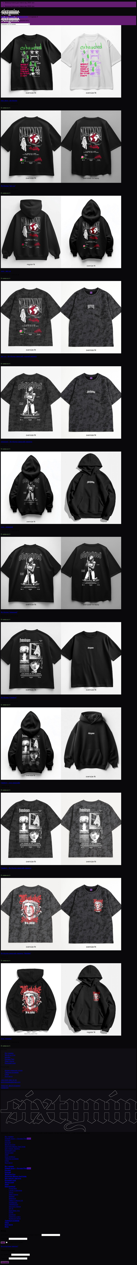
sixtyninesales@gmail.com (10, 1082)
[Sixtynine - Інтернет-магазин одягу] (10, 22)
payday (7, 1057)
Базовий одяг (10, 1063)
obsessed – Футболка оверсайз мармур (16, 442)
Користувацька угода (13, 1070)
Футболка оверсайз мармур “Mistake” (16, 953)
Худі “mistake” (6, 1039)
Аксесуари (9, 1153)
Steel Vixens (9, 1061)
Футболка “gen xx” (8, 186)
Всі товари (9, 1053)
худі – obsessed (7, 527)
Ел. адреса (6, 1255)
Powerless (13, 1188)
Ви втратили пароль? (9, 1246)
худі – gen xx (6, 271)
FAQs (7, 1074)
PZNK (11, 1213)
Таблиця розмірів (12, 1072)
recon (11, 1192)
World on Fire (22, 17)
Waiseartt (12, 1199)
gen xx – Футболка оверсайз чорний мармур (19, 356)
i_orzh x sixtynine (15, 1190)
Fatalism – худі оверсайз (10, 783)
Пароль (4, 1239)
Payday (7, 1141)
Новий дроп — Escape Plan (16, 1139)
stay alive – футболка (9, 101)
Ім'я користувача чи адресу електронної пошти (21, 1235)
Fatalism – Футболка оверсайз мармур (16, 868)
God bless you (14, 1211)
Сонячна (12, 1215)
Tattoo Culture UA (16, 1201)
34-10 (11, 1209)
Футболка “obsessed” (9, 612)
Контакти (8, 1076)
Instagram (4, 1088)
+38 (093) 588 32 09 (9, 1080)
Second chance (15, 1207)
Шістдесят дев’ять (12, 1149)
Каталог (12, 17)
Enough (8, 1143)
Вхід (3, 1242)
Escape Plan (9, 1059)
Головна (4, 17)
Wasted (11, 1197)
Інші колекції (10, 1157)
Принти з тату (14, 1217)
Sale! (7, 1155)
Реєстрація (5, 1262)
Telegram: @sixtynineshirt (10, 1086)
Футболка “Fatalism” (9, 698)
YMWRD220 (13, 1205)
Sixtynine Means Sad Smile (15, 1147)
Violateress (13, 1203)
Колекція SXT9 (14, 1219)
